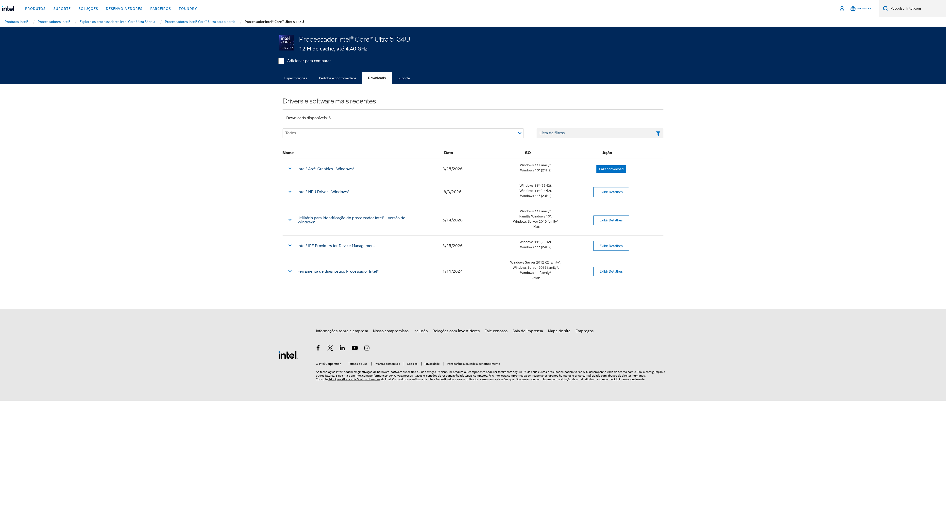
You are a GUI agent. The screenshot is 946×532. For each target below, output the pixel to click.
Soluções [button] (88, 8)
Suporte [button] (62, 8)
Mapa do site (559, 331)
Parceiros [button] (160, 8)
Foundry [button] (188, 8)
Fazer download (611, 169)
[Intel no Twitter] (330, 348)
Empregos (584, 331)
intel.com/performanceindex (374, 375)
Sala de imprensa (527, 331)
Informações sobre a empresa (342, 331)
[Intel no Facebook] (318, 348)
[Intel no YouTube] (355, 348)
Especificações (295, 78)
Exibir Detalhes (611, 192)
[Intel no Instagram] (367, 348)
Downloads (377, 78)
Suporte (404, 78)
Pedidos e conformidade (337, 78)
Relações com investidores (456, 331)
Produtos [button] (35, 8)
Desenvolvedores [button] (124, 8)
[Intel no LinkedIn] (342, 348)
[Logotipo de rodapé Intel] (288, 354)
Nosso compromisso (390, 331)
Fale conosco (496, 331)
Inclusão (420, 331)
